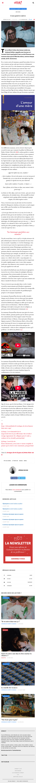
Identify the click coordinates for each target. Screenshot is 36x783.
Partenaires (18, 770)
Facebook (19, 575)
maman (21, 460)
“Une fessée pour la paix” (9, 720)
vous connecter (16, 489)
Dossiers (5, 630)
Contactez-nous (17, 750)
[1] (2, 424)
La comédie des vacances (9, 688)
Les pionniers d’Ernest (18, 772)
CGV (18, 774)
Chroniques (6, 598)
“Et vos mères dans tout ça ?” (10, 621)
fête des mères (7, 460)
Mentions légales (18, 776)
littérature (15, 460)
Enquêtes (3, 657)
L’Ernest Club (18, 768)
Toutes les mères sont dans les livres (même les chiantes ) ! (16, 655)
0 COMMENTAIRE (23, 19)
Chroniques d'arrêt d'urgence (18, 9)
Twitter (19, 578)
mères (25, 460)
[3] (21, 330)
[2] (27, 309)
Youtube (19, 582)
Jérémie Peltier (6, 19)
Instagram (19, 585)
